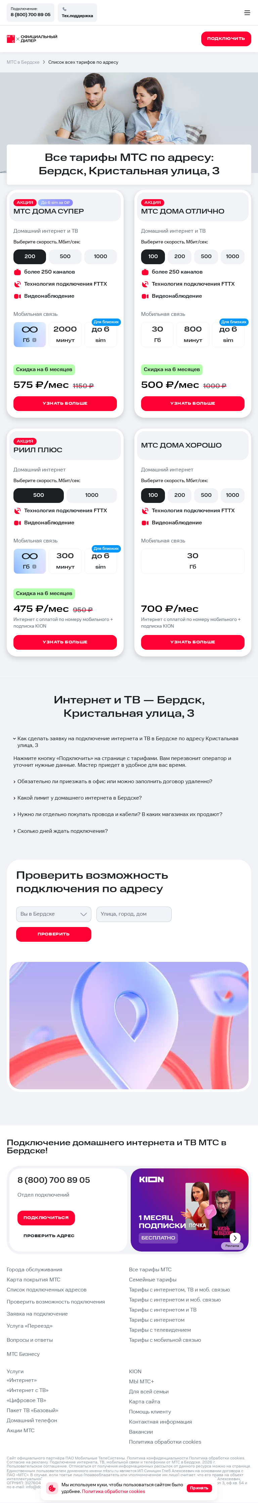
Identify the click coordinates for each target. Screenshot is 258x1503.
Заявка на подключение (37, 1314)
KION (135, 1372)
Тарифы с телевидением (160, 1330)
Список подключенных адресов (47, 1290)
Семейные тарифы (152, 1280)
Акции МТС (21, 1431)
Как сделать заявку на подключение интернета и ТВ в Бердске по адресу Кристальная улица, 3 (128, 742)
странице (241, 1466)
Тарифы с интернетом (156, 1320)
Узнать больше (65, 403)
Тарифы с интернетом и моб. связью (175, 1300)
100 (153, 256)
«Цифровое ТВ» (26, 1400)
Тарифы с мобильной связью (165, 1340)
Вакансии (141, 1432)
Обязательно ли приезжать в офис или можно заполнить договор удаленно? (114, 781)
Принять (199, 1488)
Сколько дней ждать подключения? (62, 831)
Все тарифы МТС (150, 1270)
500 (65, 256)
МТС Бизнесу (23, 1354)
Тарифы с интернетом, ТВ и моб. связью (179, 1290)
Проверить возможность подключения (56, 1302)
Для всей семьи (149, 1392)
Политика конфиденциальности (157, 1458)
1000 (100, 256)
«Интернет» (22, 1380)
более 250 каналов (49, 272)
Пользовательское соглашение (37, 1466)
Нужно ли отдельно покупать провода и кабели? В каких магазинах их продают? (119, 814)
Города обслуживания (34, 1270)
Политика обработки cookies (165, 1442)
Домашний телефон (32, 1421)
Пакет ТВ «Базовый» (32, 1410)
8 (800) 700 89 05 (30, 14)
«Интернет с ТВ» (27, 1390)
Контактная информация (160, 1422)
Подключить (74, 758)
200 (30, 256)
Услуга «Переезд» (29, 1326)
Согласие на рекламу (27, 1462)
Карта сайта (144, 1402)
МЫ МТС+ (141, 1382)
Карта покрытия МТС (33, 1280)
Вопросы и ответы (30, 1340)
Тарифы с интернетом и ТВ (163, 1310)
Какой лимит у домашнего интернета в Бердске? (79, 798)
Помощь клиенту (150, 1412)
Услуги (15, 1372)
